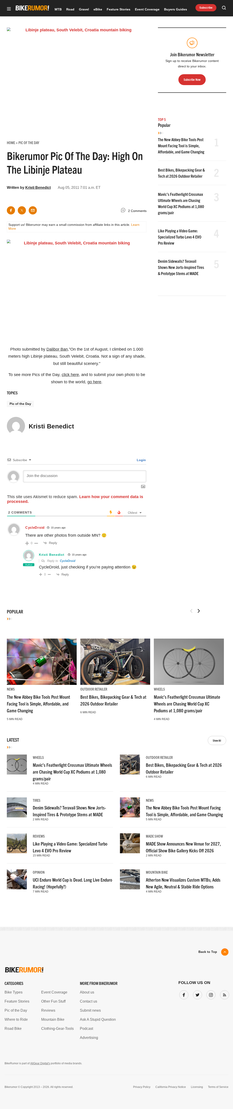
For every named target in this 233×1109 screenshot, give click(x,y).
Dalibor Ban (57, 349)
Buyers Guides (175, 9)
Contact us (88, 1001)
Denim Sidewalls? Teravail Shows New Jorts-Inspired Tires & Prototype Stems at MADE (181, 267)
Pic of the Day (20, 404)
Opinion (39, 872)
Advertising (89, 1038)
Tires (37, 800)
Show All (217, 740)
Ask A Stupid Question (98, 1019)
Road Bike (13, 1028)
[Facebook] (182, 993)
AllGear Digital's (40, 1063)
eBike (98, 9)
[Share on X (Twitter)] (22, 210)
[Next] (198, 611)
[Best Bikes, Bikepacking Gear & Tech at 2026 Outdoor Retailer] (115, 662)
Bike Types (14, 992)
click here (70, 374)
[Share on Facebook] (11, 210)
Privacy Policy (141, 1087)
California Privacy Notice (170, 1087)
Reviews (39, 836)
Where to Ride (16, 1019)
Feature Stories (118, 9)
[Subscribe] (223, 993)
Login (141, 460)
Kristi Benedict (38, 187)
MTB (58, 9)
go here (94, 382)
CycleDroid (67, 561)
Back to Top (207, 952)
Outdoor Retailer (93, 689)
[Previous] (191, 611)
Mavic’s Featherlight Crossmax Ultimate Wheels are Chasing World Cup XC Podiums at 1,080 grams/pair (187, 703)
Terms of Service (218, 1087)
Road (70, 9)
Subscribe (206, 7)
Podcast (86, 1028)
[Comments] (124, 210)
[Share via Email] (33, 210)
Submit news (90, 1010)
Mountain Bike (157, 872)
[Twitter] (196, 993)
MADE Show (154, 836)
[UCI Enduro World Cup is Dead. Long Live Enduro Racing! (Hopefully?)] (17, 879)
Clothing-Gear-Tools (57, 1028)
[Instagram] (210, 993)
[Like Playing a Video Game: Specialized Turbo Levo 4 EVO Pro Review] (17, 843)
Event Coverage (147, 9)
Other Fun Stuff (53, 1001)
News (11, 689)
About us (87, 992)
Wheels (159, 689)
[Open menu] (9, 9)
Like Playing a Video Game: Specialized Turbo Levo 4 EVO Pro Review (179, 237)
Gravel (84, 9)
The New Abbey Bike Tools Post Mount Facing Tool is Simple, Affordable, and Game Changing (181, 145)
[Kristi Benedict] (16, 428)
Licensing (197, 1087)
